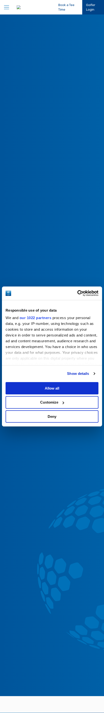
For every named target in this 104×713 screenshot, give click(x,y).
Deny (52, 416)
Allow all (52, 388)
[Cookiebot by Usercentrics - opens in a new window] (77, 293)
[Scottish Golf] (30, 7)
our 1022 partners (36, 318)
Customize (49, 402)
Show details (78, 373)
